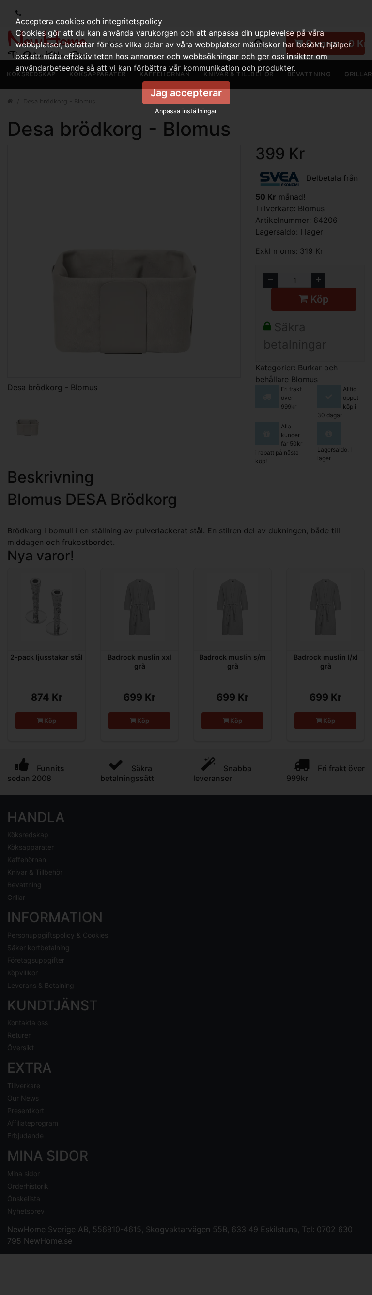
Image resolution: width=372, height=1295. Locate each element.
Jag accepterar (186, 93)
